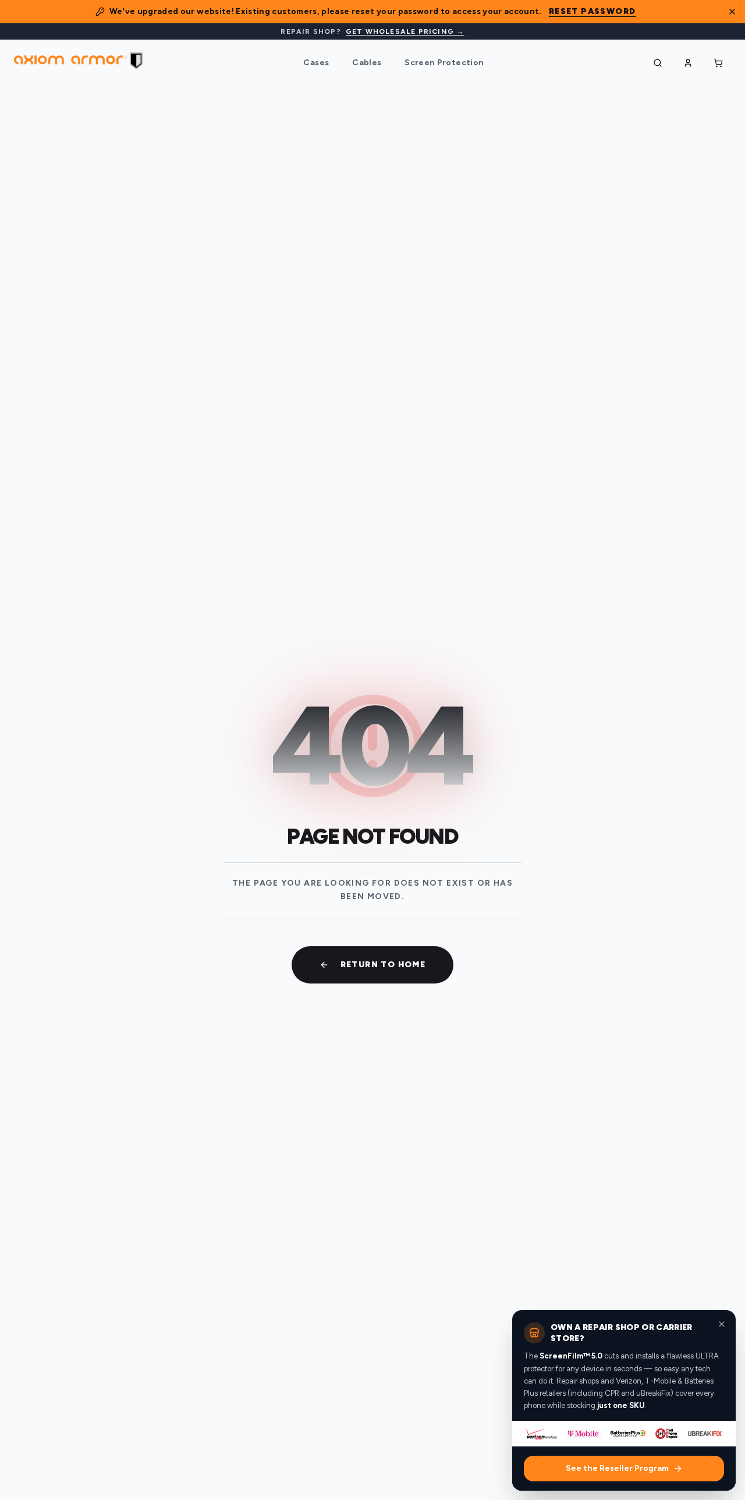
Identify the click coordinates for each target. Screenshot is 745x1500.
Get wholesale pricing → (405, 31)
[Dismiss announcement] (732, 11)
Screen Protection (444, 63)
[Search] (657, 63)
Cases (316, 63)
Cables (366, 63)
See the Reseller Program (617, 1468)
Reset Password (592, 11)
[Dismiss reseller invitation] (722, 1324)
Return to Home (383, 965)
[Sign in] (688, 63)
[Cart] (718, 63)
